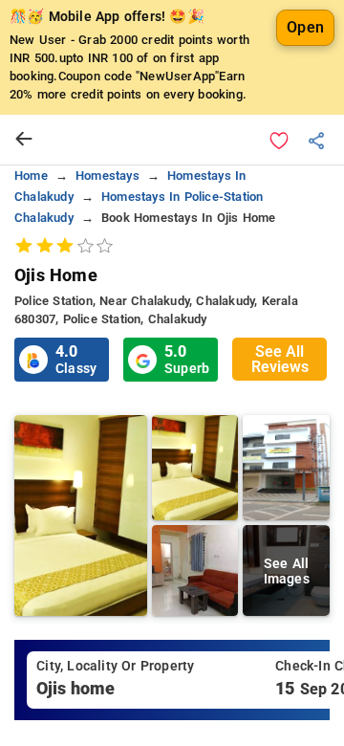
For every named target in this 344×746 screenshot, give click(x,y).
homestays (107, 175)
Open (305, 27)
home (31, 175)
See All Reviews (280, 359)
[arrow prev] (24, 140)
